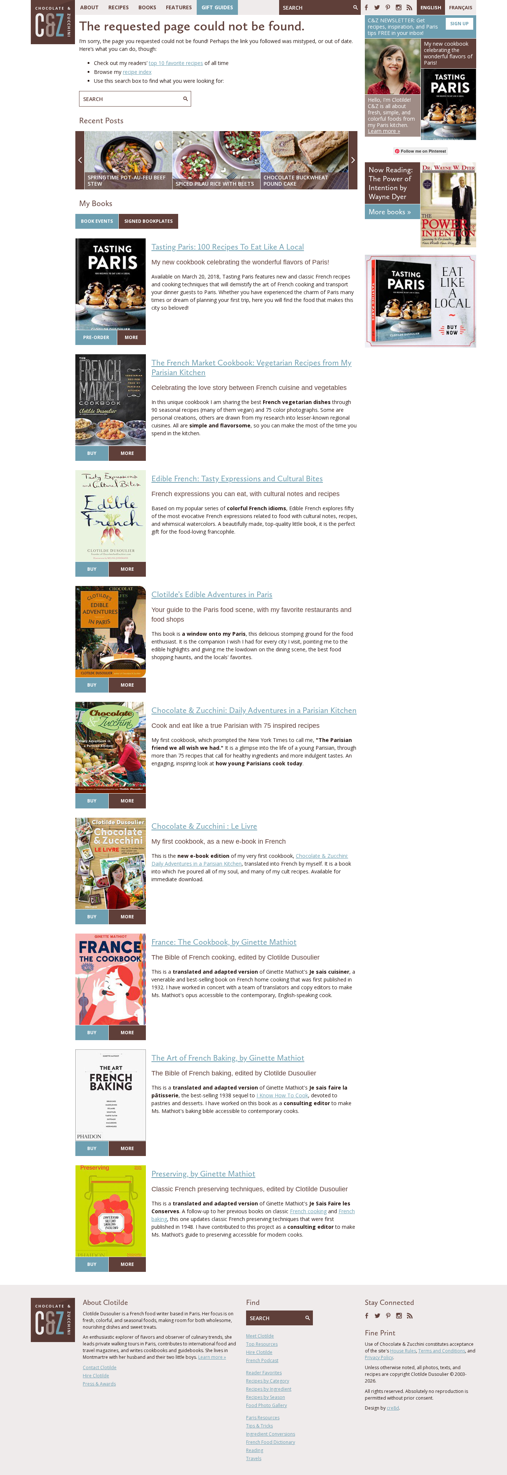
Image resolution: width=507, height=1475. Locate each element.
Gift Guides (217, 7)
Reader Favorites (264, 1373)
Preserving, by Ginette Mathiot (203, 1174)
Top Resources (262, 1344)
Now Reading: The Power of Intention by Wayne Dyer (391, 183)
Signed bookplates (148, 221)
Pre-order (96, 337)
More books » (390, 211)
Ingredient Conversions (270, 1434)
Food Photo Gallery (266, 1405)
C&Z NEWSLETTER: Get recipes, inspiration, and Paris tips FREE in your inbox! (418, 26)
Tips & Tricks (259, 1426)
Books (147, 7)
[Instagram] (398, 7)
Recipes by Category (267, 1381)
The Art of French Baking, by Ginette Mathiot (227, 1058)
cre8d (393, 1408)
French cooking (308, 1211)
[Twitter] (377, 7)
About (89, 7)
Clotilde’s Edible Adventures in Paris (211, 594)
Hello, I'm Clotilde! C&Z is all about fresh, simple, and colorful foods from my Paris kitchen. (391, 115)
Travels (253, 1458)
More (131, 337)
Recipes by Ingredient (268, 1389)
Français (460, 7)
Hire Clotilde (96, 1376)
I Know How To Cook (282, 1095)
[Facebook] (366, 7)
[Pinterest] (388, 7)
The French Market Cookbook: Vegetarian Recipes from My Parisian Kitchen (251, 367)
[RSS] (409, 7)
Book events (97, 221)
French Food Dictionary (270, 1442)
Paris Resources (262, 1417)
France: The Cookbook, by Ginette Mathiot (224, 942)
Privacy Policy (379, 1357)
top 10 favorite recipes (176, 62)
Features (179, 7)
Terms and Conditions (441, 1351)
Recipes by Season (265, 1397)
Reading (254, 1450)
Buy (92, 453)
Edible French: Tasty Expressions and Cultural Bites (237, 478)
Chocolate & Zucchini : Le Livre (204, 826)
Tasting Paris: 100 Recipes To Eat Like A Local (227, 247)
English (431, 7)
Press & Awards (99, 1384)
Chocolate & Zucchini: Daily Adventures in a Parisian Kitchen (254, 710)
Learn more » (212, 1357)
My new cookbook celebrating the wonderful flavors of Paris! (448, 53)
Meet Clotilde (260, 1336)
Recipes (118, 7)
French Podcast (262, 1360)
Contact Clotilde (100, 1367)
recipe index (137, 71)
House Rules (403, 1351)
